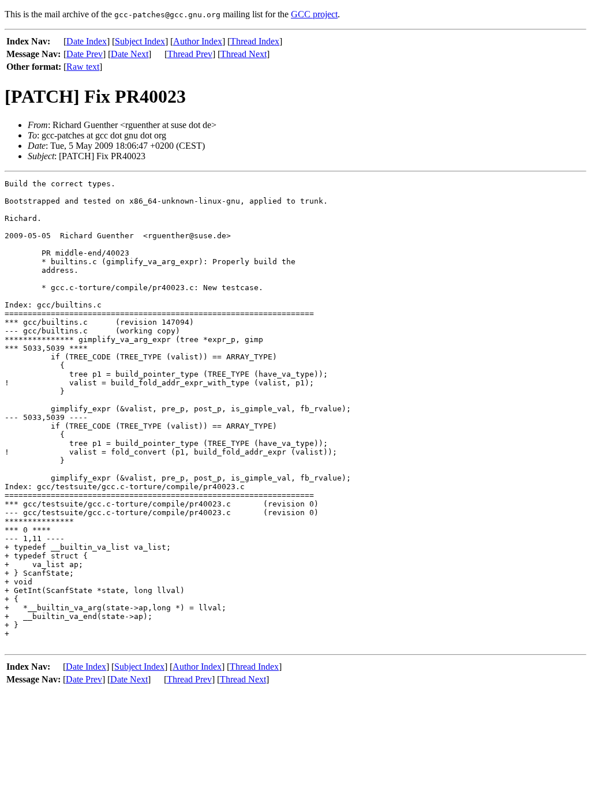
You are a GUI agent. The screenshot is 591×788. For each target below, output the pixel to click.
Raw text (82, 67)
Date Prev (84, 54)
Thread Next (243, 54)
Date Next (129, 54)
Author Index (197, 41)
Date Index (86, 41)
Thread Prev (189, 54)
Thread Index (254, 41)
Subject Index (140, 41)
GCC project (314, 14)
